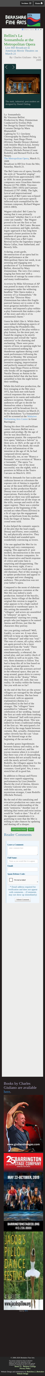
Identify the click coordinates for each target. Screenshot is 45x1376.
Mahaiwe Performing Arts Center (20, 417)
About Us (18, 1366)
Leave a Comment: (16, 845)
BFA (26, 1311)
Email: (10, 866)
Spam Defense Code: (16, 874)
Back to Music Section (19, 829)
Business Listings (29, 1366)
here (7, 1092)
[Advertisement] (22, 991)
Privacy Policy (25, 1368)
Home (37, 3)
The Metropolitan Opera (16, 158)
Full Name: (12, 858)
